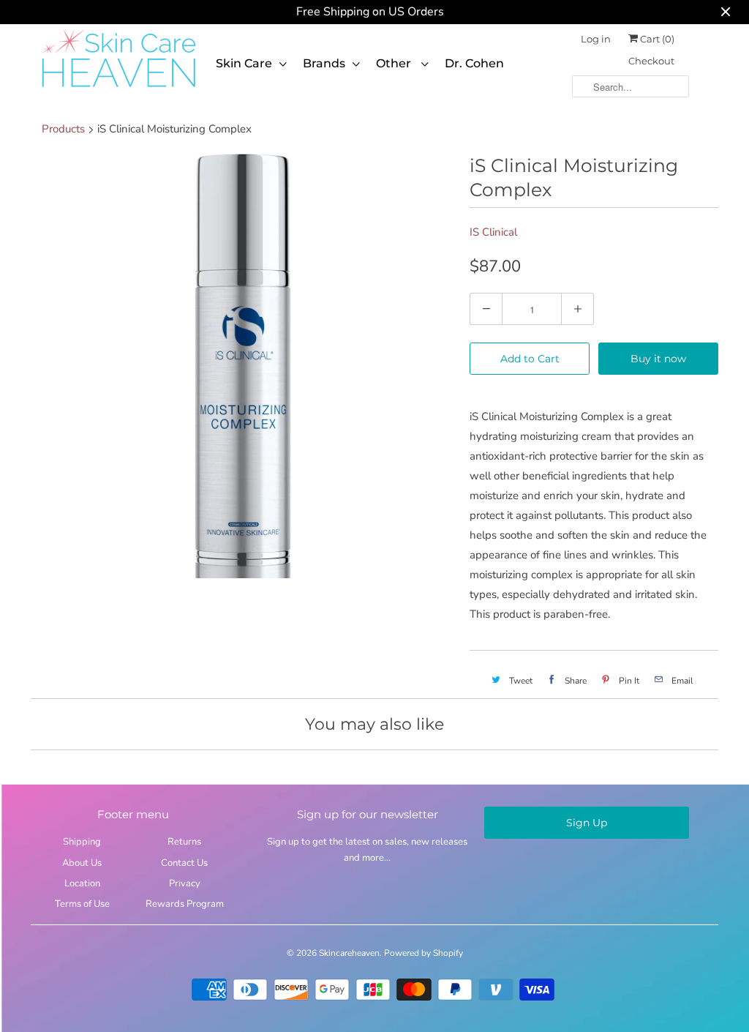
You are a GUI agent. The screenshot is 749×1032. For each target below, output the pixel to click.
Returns (184, 841)
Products (63, 128)
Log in (596, 39)
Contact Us (184, 863)
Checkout (651, 61)
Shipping (82, 841)
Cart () (656, 39)
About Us (82, 863)
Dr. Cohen (474, 63)
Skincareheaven (349, 953)
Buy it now (658, 358)
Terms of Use (82, 904)
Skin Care (244, 63)
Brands (324, 63)
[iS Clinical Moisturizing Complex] (243, 366)
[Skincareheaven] (118, 88)
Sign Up (586, 822)
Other (395, 63)
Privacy (184, 883)
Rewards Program (185, 904)
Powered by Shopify (423, 953)
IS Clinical (493, 232)
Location (82, 883)
